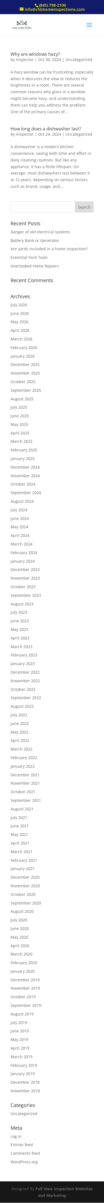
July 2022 (19, 714)
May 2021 (19, 834)
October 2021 (23, 791)
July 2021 (19, 817)
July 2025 (19, 407)
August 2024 (22, 501)
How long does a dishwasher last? (46, 129)
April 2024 (20, 535)
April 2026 (20, 330)
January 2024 (23, 561)
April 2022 (20, 740)
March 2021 (21, 851)
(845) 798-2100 (52, 5)
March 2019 (21, 1056)
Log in (16, 1136)
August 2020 (22, 911)
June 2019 (20, 1030)
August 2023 (22, 603)
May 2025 (19, 424)
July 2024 (19, 509)
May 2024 (19, 526)
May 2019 (19, 1039)
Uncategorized (78, 59)
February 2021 (24, 860)
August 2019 (22, 1014)
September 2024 (26, 492)
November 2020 (25, 885)
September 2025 (26, 390)
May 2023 (19, 629)
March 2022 (21, 749)
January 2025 (23, 458)
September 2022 (26, 697)
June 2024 (20, 518)
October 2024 (23, 484)
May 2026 (19, 321)
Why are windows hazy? (35, 54)
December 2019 (25, 979)
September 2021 (26, 800)
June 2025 (20, 415)
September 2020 (26, 903)
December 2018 (25, 1082)
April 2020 (20, 945)
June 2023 (20, 620)
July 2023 (19, 612)
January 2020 (23, 971)
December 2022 (25, 672)
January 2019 (23, 1073)
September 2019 (26, 1005)
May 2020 (19, 937)
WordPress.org (24, 1161)
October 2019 (23, 996)
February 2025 (24, 450)
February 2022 (24, 757)
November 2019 (25, 988)
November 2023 (25, 578)
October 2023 (23, 586)
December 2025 (25, 364)
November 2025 (25, 373)
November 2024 (25, 475)
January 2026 (23, 356)
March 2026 (21, 339)
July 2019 (19, 1022)
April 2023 (20, 638)
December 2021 (25, 774)
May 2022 (19, 732)
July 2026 (19, 304)
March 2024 (21, 544)
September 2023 (26, 595)
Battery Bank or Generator (35, 240)
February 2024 (24, 552)
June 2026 (20, 313)
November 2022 (25, 680)
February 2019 (24, 1065)
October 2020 (23, 894)
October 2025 (23, 381)
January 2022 (23, 766)
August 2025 (22, 398)
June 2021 (20, 825)
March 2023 (21, 646)
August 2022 (22, 706)
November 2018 (25, 1090)
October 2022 (23, 689)
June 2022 (20, 723)
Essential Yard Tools (29, 257)
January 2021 (23, 868)
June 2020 (20, 928)
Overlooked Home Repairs (35, 266)
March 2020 (21, 954)
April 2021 (20, 843)
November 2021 (25, 783)
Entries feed (22, 1144)
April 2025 (20, 433)
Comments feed (25, 1153)
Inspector (25, 59)
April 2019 (20, 1048)
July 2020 (19, 920)
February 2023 (24, 655)
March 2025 (21, 441)
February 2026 (24, 347)
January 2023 (23, 663)
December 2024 (25, 467)
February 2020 (24, 962)
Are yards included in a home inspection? (49, 248)
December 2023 (25, 569)
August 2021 (22, 809)
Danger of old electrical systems (40, 231)
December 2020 (25, 877)
